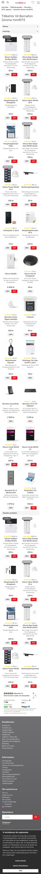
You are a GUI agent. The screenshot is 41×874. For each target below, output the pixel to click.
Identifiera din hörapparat (11, 741)
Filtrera (5, 26)
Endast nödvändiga (20, 866)
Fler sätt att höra (8, 763)
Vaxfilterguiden (7, 783)
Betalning (5, 744)
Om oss (5, 793)
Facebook (8, 804)
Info (7, 74)
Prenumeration (7, 748)
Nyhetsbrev (6, 797)
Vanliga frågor (7, 730)
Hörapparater (7, 770)
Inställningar (20, 861)
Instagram (8, 806)
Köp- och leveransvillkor (10, 739)
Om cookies (6, 800)
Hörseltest (5, 772)
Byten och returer (8, 746)
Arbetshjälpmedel (8, 777)
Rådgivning (6, 735)
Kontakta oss (6, 728)
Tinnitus (5, 767)
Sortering (6, 31)
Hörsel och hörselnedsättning (12, 765)
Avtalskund (6, 725)
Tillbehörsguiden (8, 732)
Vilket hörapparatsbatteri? (11, 774)
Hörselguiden (7, 761)
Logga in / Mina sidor (9, 737)
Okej (20, 871)
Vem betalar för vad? (9, 779)
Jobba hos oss (7, 795)
